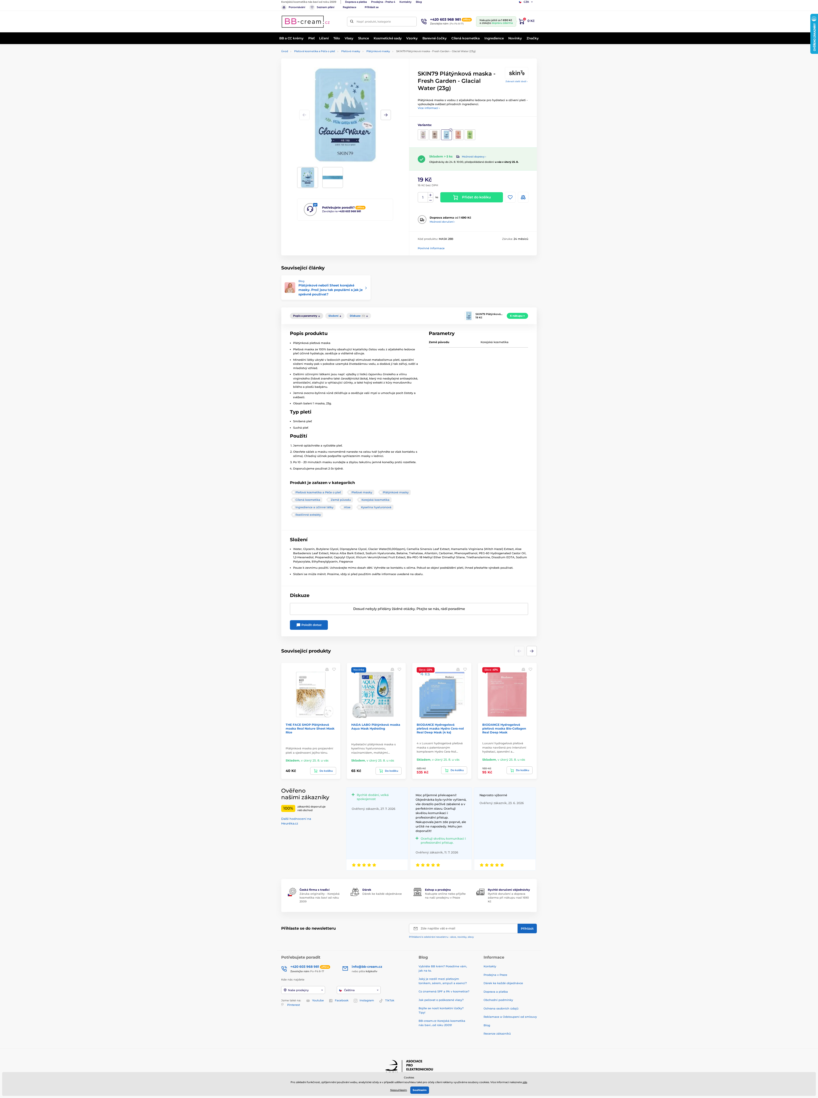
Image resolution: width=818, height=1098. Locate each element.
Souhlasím (420, 1090)
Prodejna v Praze (495, 974)
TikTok (389, 1000)
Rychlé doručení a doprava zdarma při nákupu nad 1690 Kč (508, 897)
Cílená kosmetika (307, 499)
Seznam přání (325, 7)
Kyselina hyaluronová (376, 507)
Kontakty (405, 1)
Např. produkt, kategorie (374, 21)
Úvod (284, 51)
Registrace (349, 7)
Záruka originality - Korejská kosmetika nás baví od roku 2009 (320, 897)
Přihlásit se (372, 7)
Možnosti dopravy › (474, 156)
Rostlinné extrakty (308, 514)
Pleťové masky (350, 51)
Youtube (318, 1000)
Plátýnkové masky (378, 51)
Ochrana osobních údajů (501, 1008)
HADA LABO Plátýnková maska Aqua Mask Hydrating (375, 726)
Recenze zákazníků (497, 1033)
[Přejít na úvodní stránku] (305, 21)
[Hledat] (352, 21)
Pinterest (293, 1004)
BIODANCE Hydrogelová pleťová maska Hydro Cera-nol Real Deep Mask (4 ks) (440, 728)
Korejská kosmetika (375, 499)
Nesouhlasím (398, 1090)
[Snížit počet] (430, 200)
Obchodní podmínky (498, 1000)
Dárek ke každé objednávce (382, 893)
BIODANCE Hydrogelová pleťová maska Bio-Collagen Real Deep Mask (504, 728)
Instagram (367, 1000)
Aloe (347, 507)
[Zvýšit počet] (430, 195)
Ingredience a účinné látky (314, 507)
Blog (419, 1)
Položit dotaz (311, 625)
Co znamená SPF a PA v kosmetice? (444, 991)
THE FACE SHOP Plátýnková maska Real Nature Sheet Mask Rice (310, 728)
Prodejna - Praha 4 (383, 1)
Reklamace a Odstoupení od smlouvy (510, 1016)
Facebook (342, 1000)
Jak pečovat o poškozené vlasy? (441, 1000)
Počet (423, 197)
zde (525, 1082)
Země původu (341, 499)
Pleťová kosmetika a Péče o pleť (314, 51)
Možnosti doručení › (442, 221)
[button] (386, 115)
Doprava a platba (356, 1)
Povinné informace (431, 248)
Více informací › (429, 108)
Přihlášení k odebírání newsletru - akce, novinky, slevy (441, 936)
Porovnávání (297, 7)
